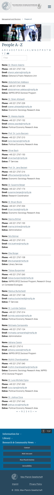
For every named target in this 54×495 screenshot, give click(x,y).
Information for (11, 434)
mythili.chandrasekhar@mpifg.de (22, 367)
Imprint (15, 484)
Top (49, 431)
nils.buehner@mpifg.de (18, 243)
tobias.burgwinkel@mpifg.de (20, 278)
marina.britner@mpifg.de (19, 226)
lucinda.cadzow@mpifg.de (20, 315)
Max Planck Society (27, 460)
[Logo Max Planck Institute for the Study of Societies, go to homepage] (22, 6)
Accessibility (27, 466)
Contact (27, 448)
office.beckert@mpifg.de (18, 175)
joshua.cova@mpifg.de (18, 405)
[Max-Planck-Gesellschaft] (16, 477)
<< (17, 411)
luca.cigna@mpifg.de (17, 387)
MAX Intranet (27, 454)
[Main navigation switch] (49, 6)
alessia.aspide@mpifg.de (19, 124)
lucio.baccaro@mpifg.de (19, 141)
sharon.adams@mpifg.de (19, 72)
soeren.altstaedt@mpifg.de (20, 106)
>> (36, 411)
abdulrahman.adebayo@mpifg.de (23, 89)
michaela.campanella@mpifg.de (22, 333)
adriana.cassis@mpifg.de (19, 350)
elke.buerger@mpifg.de (18, 261)
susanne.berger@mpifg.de (19, 192)
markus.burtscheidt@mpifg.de (21, 298)
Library (7, 438)
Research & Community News (18, 442)
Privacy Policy (36, 484)
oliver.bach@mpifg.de (17, 158)
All (8, 53)
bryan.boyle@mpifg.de (18, 209)
